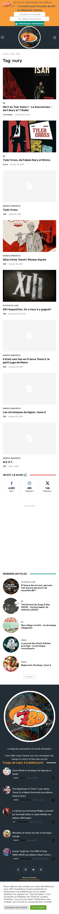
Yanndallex (8, 115)
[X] (41, 869)
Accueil (6, 54)
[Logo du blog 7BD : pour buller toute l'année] (29, 37)
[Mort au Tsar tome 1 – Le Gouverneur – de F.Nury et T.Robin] (29, 83)
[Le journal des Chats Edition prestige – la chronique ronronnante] (11, 645)
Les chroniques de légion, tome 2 (24, 412)
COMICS (16, 778)
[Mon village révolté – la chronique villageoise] (11, 625)
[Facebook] (18, 869)
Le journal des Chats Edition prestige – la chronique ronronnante (36, 646)
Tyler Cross (10, 209)
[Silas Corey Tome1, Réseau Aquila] (29, 236)
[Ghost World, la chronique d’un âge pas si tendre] (7, 771)
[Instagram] (25, 869)
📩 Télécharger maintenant (29, 23)
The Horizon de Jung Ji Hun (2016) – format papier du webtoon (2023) (35, 607)
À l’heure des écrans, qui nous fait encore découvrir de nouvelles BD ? (36, 588)
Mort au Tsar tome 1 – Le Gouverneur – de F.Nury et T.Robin (27, 108)
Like (11, 482)
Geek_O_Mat (26, 800)
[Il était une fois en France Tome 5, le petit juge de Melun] (29, 336)
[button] (29, 13)
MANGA (24, 640)
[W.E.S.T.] (29, 438)
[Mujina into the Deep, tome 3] (11, 664)
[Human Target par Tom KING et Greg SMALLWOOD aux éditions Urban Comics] (7, 852)
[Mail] (33, 869)
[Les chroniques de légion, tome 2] (29, 389)
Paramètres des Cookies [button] (16, 907)
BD (4, 103)
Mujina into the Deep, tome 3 (36, 665)
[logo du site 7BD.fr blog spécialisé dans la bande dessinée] (29, 716)
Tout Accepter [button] (38, 907)
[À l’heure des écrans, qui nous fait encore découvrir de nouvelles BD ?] (11, 586)
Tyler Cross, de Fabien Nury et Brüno (26, 160)
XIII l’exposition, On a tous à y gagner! (27, 309)
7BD (4, 214)
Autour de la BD (11, 305)
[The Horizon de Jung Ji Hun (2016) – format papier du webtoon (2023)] (11, 606)
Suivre (30, 482)
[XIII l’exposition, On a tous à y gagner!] (29, 286)
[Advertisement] (29, 536)
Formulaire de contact (29, 880)
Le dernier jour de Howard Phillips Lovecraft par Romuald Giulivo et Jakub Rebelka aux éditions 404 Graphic (32, 814)
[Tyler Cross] (29, 186)
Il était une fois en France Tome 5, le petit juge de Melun (26, 360)
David (5, 164)
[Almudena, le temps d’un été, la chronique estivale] (7, 834)
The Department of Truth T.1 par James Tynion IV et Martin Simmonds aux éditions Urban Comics (32, 792)
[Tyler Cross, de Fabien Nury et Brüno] (29, 136)
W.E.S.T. (8, 462)
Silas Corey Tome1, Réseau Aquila (24, 259)
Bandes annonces (12, 206)
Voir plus (28, 676)
